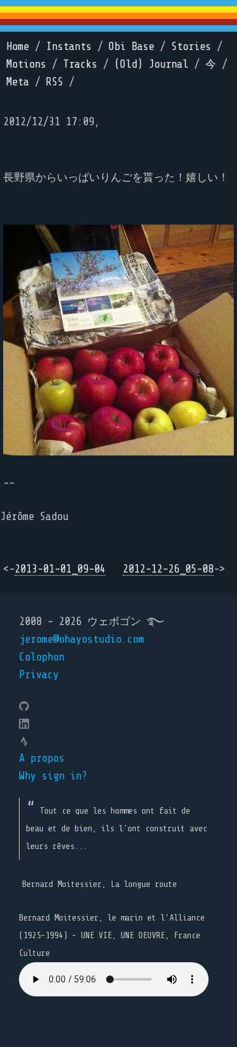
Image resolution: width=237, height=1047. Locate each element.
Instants (69, 46)
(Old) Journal (151, 64)
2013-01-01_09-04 (60, 569)
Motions (26, 64)
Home (17, 46)
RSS (54, 82)
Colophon (41, 657)
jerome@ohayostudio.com (81, 639)
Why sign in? (53, 776)
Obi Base (131, 46)
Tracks (80, 64)
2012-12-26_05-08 (168, 569)
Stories (191, 46)
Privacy (39, 675)
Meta (17, 82)
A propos (41, 758)
